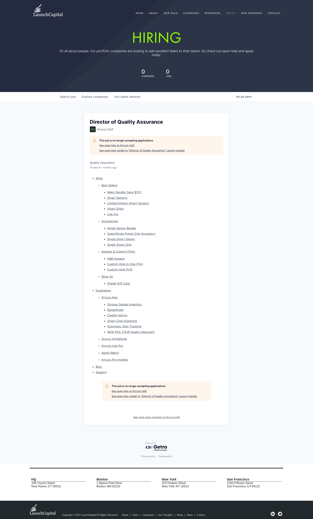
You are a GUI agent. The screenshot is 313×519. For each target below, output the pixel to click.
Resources (213, 13)
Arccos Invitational (114, 339)
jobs (68, 97)
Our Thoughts (251, 13)
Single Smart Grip (119, 244)
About (153, 13)
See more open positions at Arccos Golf (156, 417)
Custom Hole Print (119, 269)
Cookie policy (165, 456)
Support (101, 372)
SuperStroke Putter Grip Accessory (131, 233)
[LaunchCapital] (43, 509)
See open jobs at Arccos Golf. (117, 145)
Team (135, 515)
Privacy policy (148, 456)
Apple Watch (110, 353)
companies (95, 97)
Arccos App (109, 297)
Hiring (231, 13)
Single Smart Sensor (121, 239)
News (190, 515)
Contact (274, 13)
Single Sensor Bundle (121, 228)
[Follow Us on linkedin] (273, 515)
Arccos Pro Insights (114, 359)
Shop (99, 178)
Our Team (171, 13)
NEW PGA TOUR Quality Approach (131, 332)
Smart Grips (115, 208)
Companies (191, 13)
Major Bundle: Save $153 (124, 192)
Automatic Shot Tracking (124, 326)
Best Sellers (109, 185)
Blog (99, 367)
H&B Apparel (116, 258)
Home (140, 13)
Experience (103, 290)
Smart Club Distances (122, 321)
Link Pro (112, 214)
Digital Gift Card (118, 283)
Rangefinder (115, 310)
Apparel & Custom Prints (118, 251)
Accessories (109, 221)
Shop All (107, 276)
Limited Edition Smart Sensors (128, 203)
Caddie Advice (117, 315)
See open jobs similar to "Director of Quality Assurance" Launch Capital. (142, 150)
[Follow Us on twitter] (280, 515)
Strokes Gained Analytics (124, 304)
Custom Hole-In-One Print (125, 264)
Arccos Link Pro (112, 346)
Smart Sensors (117, 198)
